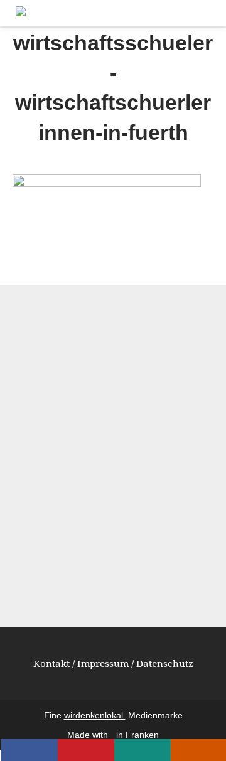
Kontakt (51, 663)
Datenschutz (164, 663)
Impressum (103, 663)
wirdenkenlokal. (95, 715)
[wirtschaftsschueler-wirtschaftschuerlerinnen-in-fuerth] (107, 183)
